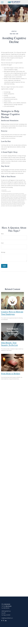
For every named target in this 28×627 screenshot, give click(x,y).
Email (2, 243)
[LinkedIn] (5, 621)
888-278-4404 (8, 606)
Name (2, 234)
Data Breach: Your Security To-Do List (9, 343)
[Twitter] (3, 621)
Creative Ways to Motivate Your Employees (12, 313)
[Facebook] (1, 621)
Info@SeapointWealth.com (7, 618)
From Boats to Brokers (10, 373)
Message (3, 252)
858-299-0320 (7, 604)
